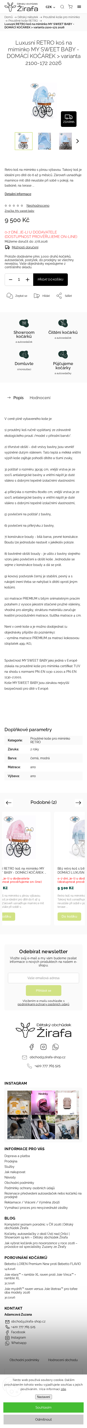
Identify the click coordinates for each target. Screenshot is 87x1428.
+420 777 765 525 (47, 1066)
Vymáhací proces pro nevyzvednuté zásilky (36, 1207)
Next (79, 802)
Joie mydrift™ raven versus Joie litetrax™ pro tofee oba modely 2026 (40, 1290)
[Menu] (79, 6)
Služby (9, 1166)
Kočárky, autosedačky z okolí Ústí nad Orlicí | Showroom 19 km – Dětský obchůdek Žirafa (37, 1235)
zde (63, 1389)
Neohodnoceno (38, 205)
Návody (10, 1177)
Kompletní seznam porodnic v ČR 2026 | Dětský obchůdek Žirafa (38, 1226)
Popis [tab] (18, 397)
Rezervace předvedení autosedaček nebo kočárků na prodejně (43, 1195)
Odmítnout (43, 1420)
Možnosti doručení (25, 247)
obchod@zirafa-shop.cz (47, 1057)
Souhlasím (43, 1407)
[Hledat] (62, 6)
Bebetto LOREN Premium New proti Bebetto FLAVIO (42, 1264)
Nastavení (43, 1397)
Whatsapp (55, 1047)
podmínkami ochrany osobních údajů (43, 1004)
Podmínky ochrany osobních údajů (29, 1188)
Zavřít (72, 307)
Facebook (31, 1047)
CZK (49, 7)
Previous (9, 802)
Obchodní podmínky (19, 1182)
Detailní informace (18, 194)
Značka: (19, 211)
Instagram (43, 1047)
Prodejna (10, 1161)
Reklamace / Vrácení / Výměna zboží (32, 1202)
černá (34, 758)
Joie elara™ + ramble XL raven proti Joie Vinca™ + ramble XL (40, 1276)
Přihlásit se (43, 990)
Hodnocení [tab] (40, 397)
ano (33, 767)
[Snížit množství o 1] (10, 280)
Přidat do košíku (50, 279)
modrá (45, 758)
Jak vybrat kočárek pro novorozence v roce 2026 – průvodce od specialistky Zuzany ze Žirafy (40, 1244)
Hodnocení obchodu (63, 1360)
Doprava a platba (17, 1156)
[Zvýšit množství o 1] (27, 280)
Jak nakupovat (14, 1172)
